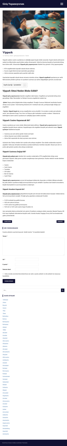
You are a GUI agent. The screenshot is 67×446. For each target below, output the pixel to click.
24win (4, 302)
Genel (27, 55)
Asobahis (5, 417)
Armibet (5, 398)
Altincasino (6, 357)
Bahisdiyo (5, 316)
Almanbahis (6, 352)
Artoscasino (6, 401)
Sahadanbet (6, 376)
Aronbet (5, 404)
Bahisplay (5, 324)
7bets (4, 313)
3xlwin (4, 308)
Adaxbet (5, 338)
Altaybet (5, 354)
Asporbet (5, 431)
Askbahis (5, 415)
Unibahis (5, 387)
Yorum (5, 236)
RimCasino (6, 371)
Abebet (5, 327)
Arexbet (5, 363)
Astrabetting (6, 428)
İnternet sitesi (7, 269)
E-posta (5, 264)
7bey (4, 311)
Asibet (4, 409)
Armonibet (6, 412)
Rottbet (5, 374)
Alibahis (5, 346)
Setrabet (5, 379)
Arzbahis (5, 406)
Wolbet (5, 384)
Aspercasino (6, 423)
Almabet (5, 349)
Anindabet (5, 365)
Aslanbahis (6, 420)
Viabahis (60, 222)
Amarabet (5, 393)
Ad (4, 259)
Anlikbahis (6, 360)
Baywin (5, 305)
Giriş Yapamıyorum (13, 3)
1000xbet (5, 300)
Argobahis (5, 395)
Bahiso (5, 319)
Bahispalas (6, 322)
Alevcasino (6, 341)
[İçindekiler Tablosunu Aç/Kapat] (24, 85)
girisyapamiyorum (19, 55)
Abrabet (5, 332)
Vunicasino (7, 222)
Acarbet (5, 335)
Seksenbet (6, 382)
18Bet (4, 330)
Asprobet (5, 426)
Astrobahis (6, 434)
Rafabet (5, 368)
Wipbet (5, 390)
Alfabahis (5, 343)
